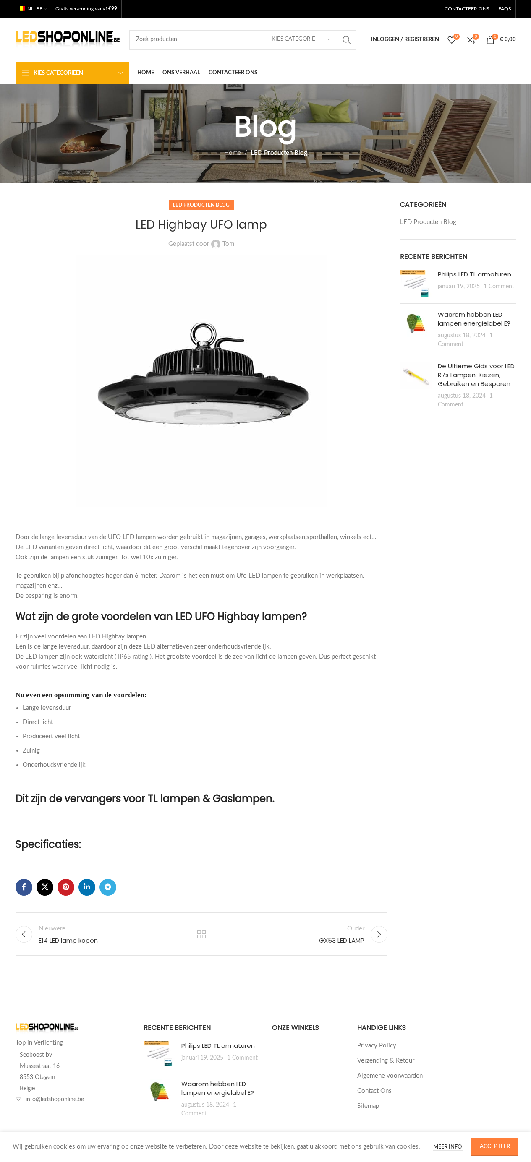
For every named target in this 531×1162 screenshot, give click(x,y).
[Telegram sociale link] (107, 887)
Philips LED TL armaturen (474, 274)
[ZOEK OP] (346, 40)
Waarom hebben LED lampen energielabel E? (474, 319)
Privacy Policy (376, 1045)
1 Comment (499, 286)
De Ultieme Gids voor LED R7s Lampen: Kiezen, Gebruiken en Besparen (476, 375)
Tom (228, 244)
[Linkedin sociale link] (86, 887)
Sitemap (368, 1106)
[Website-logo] (68, 39)
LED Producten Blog (279, 153)
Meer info (448, 1147)
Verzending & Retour (385, 1061)
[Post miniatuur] (416, 283)
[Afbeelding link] (47, 1028)
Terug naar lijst (201, 934)
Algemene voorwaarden (390, 1076)
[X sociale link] (45, 887)
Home (232, 153)
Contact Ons (374, 1091)
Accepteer (495, 1146)
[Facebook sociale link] (24, 887)
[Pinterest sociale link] (66, 887)
